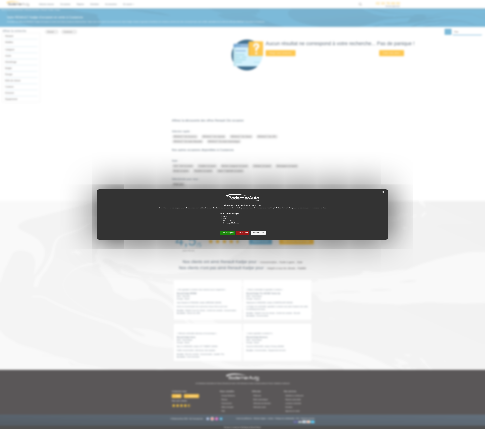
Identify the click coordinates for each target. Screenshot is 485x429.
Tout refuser (242, 233)
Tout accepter (228, 233)
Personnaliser (258, 233)
